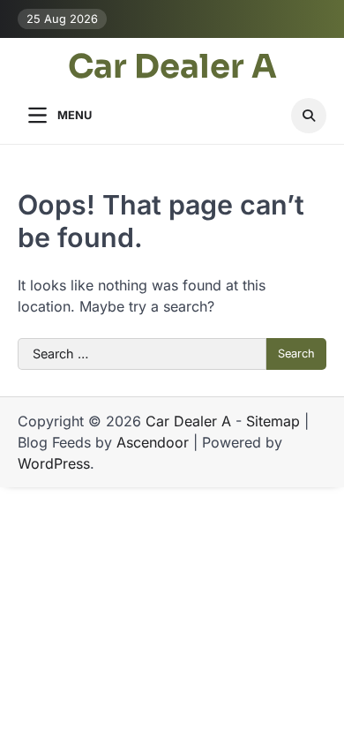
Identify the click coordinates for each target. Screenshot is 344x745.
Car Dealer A (172, 67)
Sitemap (273, 421)
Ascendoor (152, 442)
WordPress (54, 463)
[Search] (308, 115)
